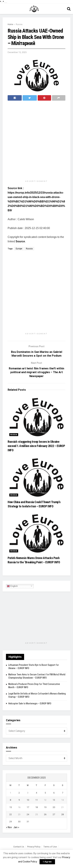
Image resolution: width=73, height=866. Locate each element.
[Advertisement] (36, 140)
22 (10, 814)
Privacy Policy (33, 846)
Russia (19, 24)
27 (54, 814)
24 (28, 814)
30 (19, 821)
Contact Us (18, 846)
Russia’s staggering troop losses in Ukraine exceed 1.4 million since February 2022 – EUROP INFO (36, 446)
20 (54, 807)
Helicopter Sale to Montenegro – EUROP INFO (29, 703)
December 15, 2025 (17, 52)
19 (45, 807)
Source (20, 241)
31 (28, 821)
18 (36, 807)
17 (28, 807)
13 (54, 800)
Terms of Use (50, 846)
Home (10, 24)
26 (45, 814)
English (14, 586)
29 (10, 821)
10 (28, 800)
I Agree (47, 861)
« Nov (9, 827)
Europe (19, 248)
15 (10, 807)
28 (62, 814)
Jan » (16, 827)
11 (36, 800)
